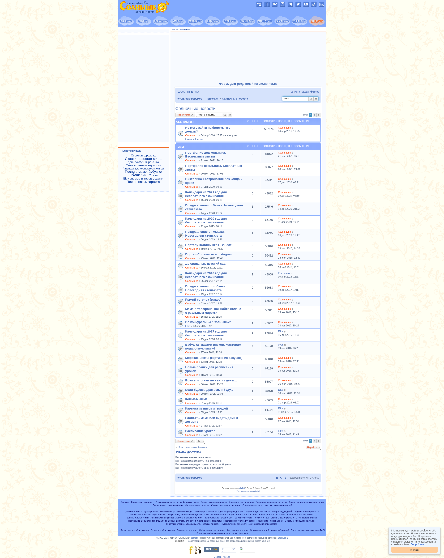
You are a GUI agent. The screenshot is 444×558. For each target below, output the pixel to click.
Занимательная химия (138, 518)
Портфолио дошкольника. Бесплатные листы (205, 154)
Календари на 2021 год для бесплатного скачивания (206, 194)
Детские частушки (243, 518)
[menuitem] (195, 92)
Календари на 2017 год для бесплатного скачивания (206, 333)
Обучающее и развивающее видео (176, 511)
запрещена (282, 538)
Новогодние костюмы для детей (239, 521)
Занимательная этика (246, 514)
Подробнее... (418, 544)
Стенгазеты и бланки (306, 518)
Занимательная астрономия (189, 518)
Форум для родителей (281, 505)
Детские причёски (211, 524)
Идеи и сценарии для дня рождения (236, 511)
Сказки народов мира (143, 158)
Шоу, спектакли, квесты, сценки (143, 178)
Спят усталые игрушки (143, 165)
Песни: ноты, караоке (143, 181)
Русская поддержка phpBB (248, 491)
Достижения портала (237, 530)
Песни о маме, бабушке (143, 171)
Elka (187, 326)
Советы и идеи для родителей (300, 521)
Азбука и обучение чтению (181, 514)
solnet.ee (195, 538)
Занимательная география (272, 514)
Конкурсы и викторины (142, 502)
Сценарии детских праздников (168, 505)
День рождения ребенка (143, 162)
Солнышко (191, 135)
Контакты (243, 533)
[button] (318, 115)
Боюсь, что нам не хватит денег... (211, 380)
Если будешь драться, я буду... (209, 389)
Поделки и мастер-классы (306, 511)
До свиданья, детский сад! (206, 263)
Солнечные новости (195, 108)
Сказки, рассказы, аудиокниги (225, 505)
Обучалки (138, 175)
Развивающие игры (165, 502)
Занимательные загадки (222, 514)
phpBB (242, 488)
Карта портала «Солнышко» (135, 530)
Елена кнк (284, 273)
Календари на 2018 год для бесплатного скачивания (206, 275)
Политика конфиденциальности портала (217, 533)
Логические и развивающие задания (148, 514)
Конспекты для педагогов (241, 502)
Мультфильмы (151, 511)
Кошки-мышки (196, 399)
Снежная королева (143, 155)
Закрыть (414, 550)
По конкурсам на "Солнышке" (208, 322)
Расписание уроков (200, 431)
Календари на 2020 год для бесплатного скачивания (206, 220)
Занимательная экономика (300, 514)
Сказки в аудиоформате (282, 518)
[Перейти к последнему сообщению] (293, 127)
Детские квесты (262, 511)
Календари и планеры (206, 511)
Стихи (153, 175)
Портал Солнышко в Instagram (209, 254)
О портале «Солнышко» (163, 530)
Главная (174, 30)
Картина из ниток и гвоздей (206, 408)
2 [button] (314, 115)
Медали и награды (165, 521)
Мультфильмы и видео (188, 502)
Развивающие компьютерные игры (143, 168)
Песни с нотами (261, 518)
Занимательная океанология (219, 518)
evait (280, 344)
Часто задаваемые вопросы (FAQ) (308, 530)
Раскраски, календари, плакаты (271, 502)
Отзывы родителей (259, 530)
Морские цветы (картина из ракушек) (213, 358)
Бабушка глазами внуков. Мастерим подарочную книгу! (213, 346)
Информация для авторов (212, 530)
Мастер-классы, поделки (197, 505)
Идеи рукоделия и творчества (262, 524)
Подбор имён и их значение (270, 521)
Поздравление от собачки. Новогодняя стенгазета (205, 288)
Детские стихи (202, 514)
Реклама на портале (187, 530)
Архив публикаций (280, 530)
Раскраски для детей (282, 511)
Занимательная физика (162, 518)
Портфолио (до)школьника (141, 521)
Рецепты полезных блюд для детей (183, 524)
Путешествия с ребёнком (233, 524)
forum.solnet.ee (194, 139)
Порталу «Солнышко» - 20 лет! (209, 245)
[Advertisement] (248, 57)
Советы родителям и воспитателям (306, 502)
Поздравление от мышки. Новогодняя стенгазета (205, 233)
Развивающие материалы (214, 502)
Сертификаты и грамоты (209, 521)
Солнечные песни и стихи (255, 505)
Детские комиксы (134, 511)
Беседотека (185, 30)
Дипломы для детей (186, 521)
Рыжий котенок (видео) (203, 299)
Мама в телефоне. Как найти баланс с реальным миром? (213, 310)
